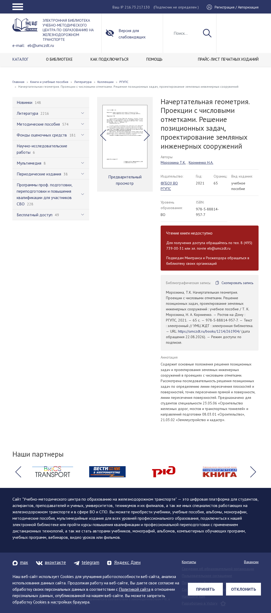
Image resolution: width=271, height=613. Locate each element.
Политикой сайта (134, 589)
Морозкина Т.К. (173, 162)
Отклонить (243, 589)
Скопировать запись (237, 282)
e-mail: (18, 45)
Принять (205, 589)
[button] (103, 135)
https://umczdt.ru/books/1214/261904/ (209, 331)
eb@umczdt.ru (41, 45)
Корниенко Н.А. (201, 162)
